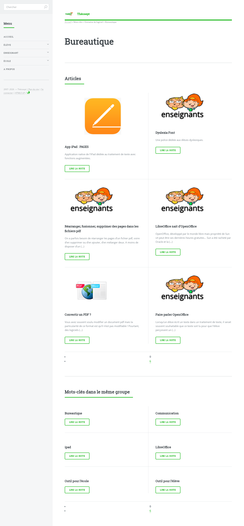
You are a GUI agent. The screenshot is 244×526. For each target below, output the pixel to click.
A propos (9, 69)
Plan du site (33, 89)
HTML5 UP (20, 93)
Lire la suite (77, 168)
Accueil (68, 22)
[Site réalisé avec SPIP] (28, 93)
